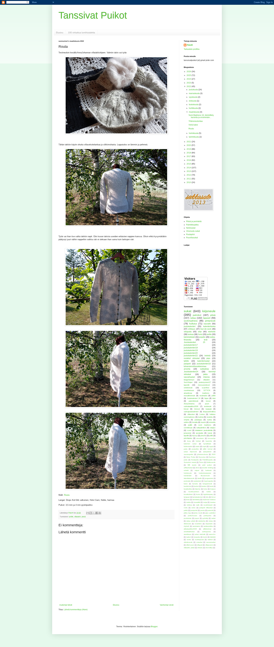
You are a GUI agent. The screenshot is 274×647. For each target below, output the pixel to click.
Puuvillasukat (192, 237)
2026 (189, 71)
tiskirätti (212, 537)
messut (197, 409)
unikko (186, 422)
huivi (200, 334)
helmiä (207, 356)
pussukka (195, 449)
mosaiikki (197, 502)
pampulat (194, 510)
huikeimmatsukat (205, 473)
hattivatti (208, 470)
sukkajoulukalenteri (191, 412)
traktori (210, 539)
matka (188, 502)
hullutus (193, 323)
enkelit (186, 470)
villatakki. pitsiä (80, 517)
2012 (189, 175)
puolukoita (187, 518)
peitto (209, 334)
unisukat (199, 542)
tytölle (71, 517)
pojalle (202, 337)
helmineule (188, 473)
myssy (194, 436)
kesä (211, 486)
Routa (66, 495)
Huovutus (202, 457)
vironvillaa (209, 547)
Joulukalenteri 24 (193, 398)
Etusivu (59, 32)
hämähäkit (187, 475)
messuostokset (204, 385)
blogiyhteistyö (189, 380)
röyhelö (186, 526)
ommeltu (212, 422)
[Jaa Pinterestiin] (99, 513)
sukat (187, 311)
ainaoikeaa (188, 393)
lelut (213, 398)
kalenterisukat (203, 361)
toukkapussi (199, 539)
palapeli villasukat (206, 508)
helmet (198, 441)
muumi (203, 422)
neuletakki (203, 396)
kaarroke (209, 441)
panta (202, 510)
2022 (189, 86)
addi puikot (207, 465)
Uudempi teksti (65, 605)
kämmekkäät (189, 337)
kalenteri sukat (190, 444)
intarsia (206, 377)
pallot (186, 510)
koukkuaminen (194, 492)
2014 (189, 168)
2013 (189, 171)
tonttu (189, 539)
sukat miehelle (200, 534)
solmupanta (206, 531)
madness (205, 393)
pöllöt (213, 396)
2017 (189, 156)
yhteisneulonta (202, 454)
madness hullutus (209, 499)
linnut (213, 497)
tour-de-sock (205, 329)
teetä (205, 537)
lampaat (187, 497)
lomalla (194, 422)
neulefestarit (207, 505)
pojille (190, 425)
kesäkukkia (188, 489)
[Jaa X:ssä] (93, 513)
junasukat (187, 433)
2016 (189, 160)
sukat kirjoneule (190, 452)
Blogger (154, 626)
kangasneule (207, 484)
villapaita (188, 332)
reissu (211, 521)
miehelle (211, 332)
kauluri (196, 486)
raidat (213, 518)
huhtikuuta (193, 108)
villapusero (209, 545)
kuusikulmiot (188, 494)
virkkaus (191, 329)
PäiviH (190, 45)
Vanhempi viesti (166, 605)
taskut (188, 537)
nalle (197, 505)
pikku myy (187, 513)
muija (205, 502)
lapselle (186, 385)
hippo (206, 398)
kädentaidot (188, 446)
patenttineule (193, 401)
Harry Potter (190, 457)
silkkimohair (207, 529)
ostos (193, 508)
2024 (189, 79)
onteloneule (188, 388)
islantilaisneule (189, 478)
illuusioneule (205, 475)
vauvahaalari (189, 377)
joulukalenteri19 (191, 350)
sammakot (196, 526)
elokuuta (193, 101)
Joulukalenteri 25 (194, 342)
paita (185, 449)
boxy (189, 441)
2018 (189, 153)
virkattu (200, 547)
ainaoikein (200, 438)
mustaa (212, 502)
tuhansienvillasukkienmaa (195, 366)
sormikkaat (188, 428)
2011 (189, 179)
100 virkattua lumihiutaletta (81, 32)
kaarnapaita (208, 481)
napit (204, 446)
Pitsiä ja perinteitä (194, 221)
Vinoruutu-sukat (193, 231)
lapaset (206, 318)
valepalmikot (201, 428)
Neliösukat (190, 228)
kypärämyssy (208, 494)
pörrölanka (188, 438)
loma (188, 499)
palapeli (187, 364)
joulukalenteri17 (191, 345)
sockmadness (191, 320)
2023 (189, 83)
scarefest (205, 388)
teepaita (197, 537)
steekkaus (187, 534)
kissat (186, 409)
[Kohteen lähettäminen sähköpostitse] (87, 513)
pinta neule (198, 513)
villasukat (191, 414)
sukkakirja (204, 369)
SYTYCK (206, 390)
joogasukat (209, 478)
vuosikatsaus (189, 390)
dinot (197, 468)
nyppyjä (209, 409)
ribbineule (187, 524)
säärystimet (207, 452)
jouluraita (187, 481)
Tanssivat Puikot (93, 15)
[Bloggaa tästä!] (90, 513)
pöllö (211, 436)
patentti (210, 510)
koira (205, 489)
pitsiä (212, 315)
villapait (199, 545)
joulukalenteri (190, 326)
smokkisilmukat (189, 531)
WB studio (192, 465)
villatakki (206, 380)
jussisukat (197, 481)
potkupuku (207, 515)
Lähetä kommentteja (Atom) (76, 609)
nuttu (186, 508)
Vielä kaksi (193, 125)
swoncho (212, 534)
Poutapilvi (190, 234)
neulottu (210, 417)
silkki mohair (207, 449)
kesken (204, 486)
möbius (189, 505)
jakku (205, 374)
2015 (189, 164)
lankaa (191, 334)
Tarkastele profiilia (191, 49)
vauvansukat (210, 542)
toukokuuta (194, 104)
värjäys (212, 428)
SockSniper (188, 382)
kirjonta (197, 489)
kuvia (198, 494)
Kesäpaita (195, 460)
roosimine (198, 524)
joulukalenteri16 (204, 364)
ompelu (186, 420)
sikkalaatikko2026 (190, 529)
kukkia (200, 417)
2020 (189, 145)
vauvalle (207, 324)
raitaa (193, 318)
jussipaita (199, 433)
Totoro (201, 462)
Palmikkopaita (207, 460)
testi (205, 340)
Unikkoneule (210, 462)
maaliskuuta (194, 112)
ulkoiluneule (188, 542)
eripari (197, 470)
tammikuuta (194, 137)
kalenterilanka (209, 326)
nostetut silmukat (191, 358)
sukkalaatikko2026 (191, 406)
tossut (208, 401)
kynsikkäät (207, 444)
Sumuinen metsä (190, 462)
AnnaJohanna (189, 404)
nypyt (211, 446)
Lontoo (202, 414)
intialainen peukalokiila (203, 430)
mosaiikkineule (189, 396)
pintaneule (210, 320)
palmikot (197, 315)
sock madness (204, 425)
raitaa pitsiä (190, 521)
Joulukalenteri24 (191, 372)
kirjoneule (208, 311)
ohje (200, 332)
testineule (207, 406)
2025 (189, 75)
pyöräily (205, 518)
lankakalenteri (198, 497)
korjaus (212, 489)
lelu (207, 497)
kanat (210, 433)
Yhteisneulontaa (196, 121)
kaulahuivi (187, 486)
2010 (189, 182)
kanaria (195, 484)
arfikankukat (188, 468)
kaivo (186, 484)
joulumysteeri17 (205, 382)
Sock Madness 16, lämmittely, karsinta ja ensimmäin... (201, 116)
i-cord (189, 430)
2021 (189, 142)
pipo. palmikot (210, 513)
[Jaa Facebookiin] (96, 513)
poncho (203, 436)
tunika (209, 420)
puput (197, 518)
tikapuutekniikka (209, 412)
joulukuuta (193, 90)
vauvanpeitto (188, 454)
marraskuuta (194, 93)
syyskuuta (193, 97)
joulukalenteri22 (191, 356)
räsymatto (209, 524)
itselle (200, 478)
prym (207, 404)
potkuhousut (192, 515)
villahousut (190, 545)
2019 (189, 149)
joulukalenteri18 (191, 348)
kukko (209, 492)
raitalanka (201, 521)
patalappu (198, 420)
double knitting (207, 468)
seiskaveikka (208, 526)
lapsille (186, 436)
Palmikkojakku (192, 225)
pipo (208, 358)
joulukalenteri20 (191, 353)
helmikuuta (194, 133)
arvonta (187, 369)
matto (198, 446)
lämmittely (196, 499)
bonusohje (211, 438)
